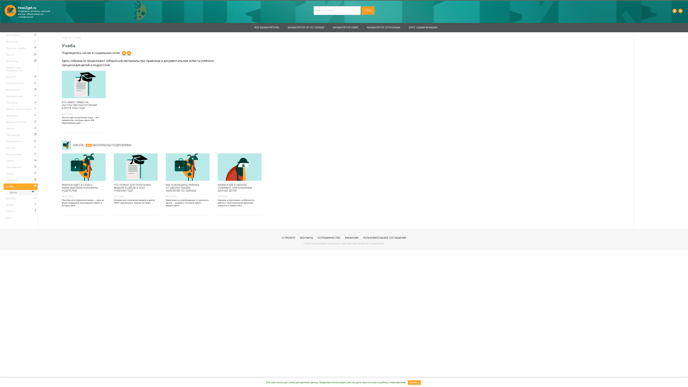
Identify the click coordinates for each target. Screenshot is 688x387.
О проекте (288, 237)
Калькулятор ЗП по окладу (306, 27)
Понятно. (414, 382)
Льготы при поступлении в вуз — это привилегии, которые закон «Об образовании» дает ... (80, 120)
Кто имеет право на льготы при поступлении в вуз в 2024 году (79, 105)
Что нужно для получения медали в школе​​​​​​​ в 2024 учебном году (132, 188)
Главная (66, 37)
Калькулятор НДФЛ (345, 27)
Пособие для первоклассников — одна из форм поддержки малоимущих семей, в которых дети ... (83, 203)
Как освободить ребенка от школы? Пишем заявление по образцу (182, 188)
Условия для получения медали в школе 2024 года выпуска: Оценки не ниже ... (134, 201)
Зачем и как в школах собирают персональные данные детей (235, 188)
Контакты (306, 237)
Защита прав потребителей (14, 69)
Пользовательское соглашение (384, 237)
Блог (9, 217)
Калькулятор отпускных (383, 27)
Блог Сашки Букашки (423, 27)
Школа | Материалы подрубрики (102, 145)
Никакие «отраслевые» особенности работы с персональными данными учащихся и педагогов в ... (236, 203)
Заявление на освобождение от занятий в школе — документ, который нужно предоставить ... (187, 203)
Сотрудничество (328, 237)
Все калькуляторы (266, 27)
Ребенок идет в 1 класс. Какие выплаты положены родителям (80, 188)
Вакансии (351, 237)
